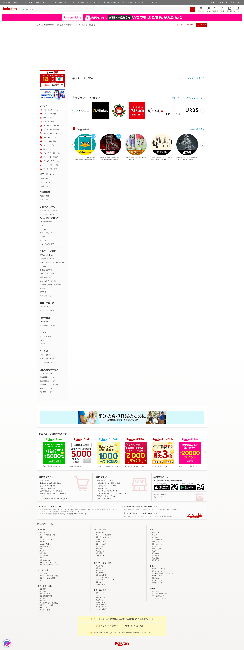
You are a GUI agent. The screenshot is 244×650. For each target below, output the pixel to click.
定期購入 (43, 250)
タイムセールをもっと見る (191, 225)
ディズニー (44, 187)
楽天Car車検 (156, 537)
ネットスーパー (144, 2)
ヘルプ (238, 2)
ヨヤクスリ (155, 521)
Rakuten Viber (100, 568)
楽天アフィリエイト (102, 561)
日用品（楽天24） (46, 232)
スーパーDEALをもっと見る (191, 66)
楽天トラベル (100, 516)
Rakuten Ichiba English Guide (50, 445)
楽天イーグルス (101, 591)
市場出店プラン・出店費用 (106, 448)
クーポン (43, 228)
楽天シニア (155, 526)
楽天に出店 (230, 2)
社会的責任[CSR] (122, 648)
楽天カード (43, 557)
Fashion (38, 2)
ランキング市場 (45, 298)
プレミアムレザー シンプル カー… (165, 208)
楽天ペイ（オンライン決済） (49, 560)
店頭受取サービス (46, 350)
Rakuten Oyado (101, 526)
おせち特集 (44, 161)
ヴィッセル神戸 (101, 593)
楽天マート (43, 535)
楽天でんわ (99, 554)
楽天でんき (155, 516)
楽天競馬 (99, 537)
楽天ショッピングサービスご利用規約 (53, 455)
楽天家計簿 (155, 544)
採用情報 (144, 648)
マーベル (43, 191)
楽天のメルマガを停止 (59, 460)
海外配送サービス (46, 354)
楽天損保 (43, 582)
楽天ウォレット (45, 578)
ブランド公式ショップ (47, 176)
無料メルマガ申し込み (48, 450)
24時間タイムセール (47, 220)
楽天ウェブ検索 (101, 559)
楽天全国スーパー (46, 537)
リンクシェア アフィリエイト (106, 564)
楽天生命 (43, 585)
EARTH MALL (45, 269)
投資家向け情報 (95, 648)
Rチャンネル (100, 577)
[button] (208, 9)
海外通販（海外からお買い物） (51, 246)
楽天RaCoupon (45, 544)
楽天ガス (155, 519)
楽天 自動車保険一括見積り (49, 587)
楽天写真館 (155, 539)
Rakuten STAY (100, 523)
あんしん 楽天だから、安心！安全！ (194, 477)
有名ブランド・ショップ (48, 172)
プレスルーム (134, 648)
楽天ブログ (99, 566)
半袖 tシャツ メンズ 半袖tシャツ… (136, 208)
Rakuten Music (101, 586)
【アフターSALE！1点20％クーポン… (109, 208)
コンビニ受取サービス (47, 335)
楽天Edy (42, 564)
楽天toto (98, 533)
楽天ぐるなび (156, 533)
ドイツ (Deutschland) (159, 582)
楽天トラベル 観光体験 (103, 519)
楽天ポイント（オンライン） (107, 458)
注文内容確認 (46, 460)
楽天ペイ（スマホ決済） (48, 562)
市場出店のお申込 (103, 445)
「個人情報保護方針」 (72, 475)
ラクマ (88, 2)
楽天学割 (43, 254)
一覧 (63, 68)
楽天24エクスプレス (118, 2)
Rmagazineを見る (195, 297)
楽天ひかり (99, 552)
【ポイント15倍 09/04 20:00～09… (80, 208)
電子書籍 (81, 2)
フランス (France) (158, 580)
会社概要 (85, 648)
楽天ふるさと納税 (46, 239)
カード (53, 2)
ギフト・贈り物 (45, 317)
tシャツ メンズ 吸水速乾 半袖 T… (93, 208)
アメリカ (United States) (160, 578)
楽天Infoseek (100, 557)
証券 (60, 2)
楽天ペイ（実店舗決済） (105, 460)
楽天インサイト (157, 564)
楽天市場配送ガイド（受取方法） (51, 453)
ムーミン (43, 202)
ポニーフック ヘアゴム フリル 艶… (180, 208)
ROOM (154, 2)
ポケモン (43, 198)
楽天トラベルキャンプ (103, 521)
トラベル (46, 2)
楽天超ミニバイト (158, 567)
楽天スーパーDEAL (46, 217)
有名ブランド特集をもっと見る (189, 264)
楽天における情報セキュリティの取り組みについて (139, 468)
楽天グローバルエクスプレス (49, 549)
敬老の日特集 (44, 158)
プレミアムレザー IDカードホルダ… (151, 208)
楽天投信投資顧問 (46, 580)
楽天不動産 (155, 542)
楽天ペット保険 (45, 594)
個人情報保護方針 (155, 648)
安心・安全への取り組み (48, 448)
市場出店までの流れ (104, 450)
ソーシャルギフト (46, 324)
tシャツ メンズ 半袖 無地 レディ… (122, 208)
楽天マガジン (100, 582)
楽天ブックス (44, 516)
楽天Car (154, 535)
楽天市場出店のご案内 (105, 442)
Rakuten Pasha (157, 560)
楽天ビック (132, 2)
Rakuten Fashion (46, 183)
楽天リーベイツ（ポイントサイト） (52, 224)
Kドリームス (100, 539)
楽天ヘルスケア (157, 523)
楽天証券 (43, 575)
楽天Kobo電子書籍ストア (48, 519)
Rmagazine (44, 283)
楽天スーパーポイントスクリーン (163, 557)
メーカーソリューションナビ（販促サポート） (113, 455)
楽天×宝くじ (100, 535)
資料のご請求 (115, 445)
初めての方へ (44, 442)
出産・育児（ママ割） (47, 320)
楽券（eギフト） (46, 257)
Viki (97, 579)
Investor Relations (108, 648)
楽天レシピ (155, 530)
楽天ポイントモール (158, 555)
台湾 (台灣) (155, 575)
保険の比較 (43, 591)
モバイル (6, 2)
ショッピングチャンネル (48, 243)
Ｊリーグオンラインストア (49, 546)
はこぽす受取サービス (47, 343)
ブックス (72, 2)
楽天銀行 (43, 573)
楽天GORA (99, 530)
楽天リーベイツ (45, 539)
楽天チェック (156, 562)
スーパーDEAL (27, 2)
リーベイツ (97, 2)
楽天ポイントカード (158, 553)
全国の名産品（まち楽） (48, 287)
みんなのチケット (102, 588)
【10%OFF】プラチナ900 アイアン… (193, 208)
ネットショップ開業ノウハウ (107, 453)
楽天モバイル (100, 550)
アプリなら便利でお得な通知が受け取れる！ (169, 442)
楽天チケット (100, 584)
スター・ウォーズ (46, 195)
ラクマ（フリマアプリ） (48, 272)
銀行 (65, 2)
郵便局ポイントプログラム (49, 346)
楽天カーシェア (101, 528)
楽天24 (106, 2)
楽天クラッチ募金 (160, 456)
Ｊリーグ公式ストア (47, 206)
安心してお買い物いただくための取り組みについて (139, 475)
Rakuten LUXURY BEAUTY (49, 180)
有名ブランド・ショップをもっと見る (187, 155)
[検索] (192, 9)
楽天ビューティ (157, 528)
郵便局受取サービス (47, 339)
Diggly (42, 306)
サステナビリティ (160, 459)
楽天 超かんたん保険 (47, 589)
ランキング (16, 2)
